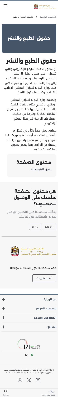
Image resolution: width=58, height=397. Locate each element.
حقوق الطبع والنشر (40, 169)
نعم (47, 226)
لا (33, 226)
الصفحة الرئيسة (48, 17)
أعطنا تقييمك (44, 278)
